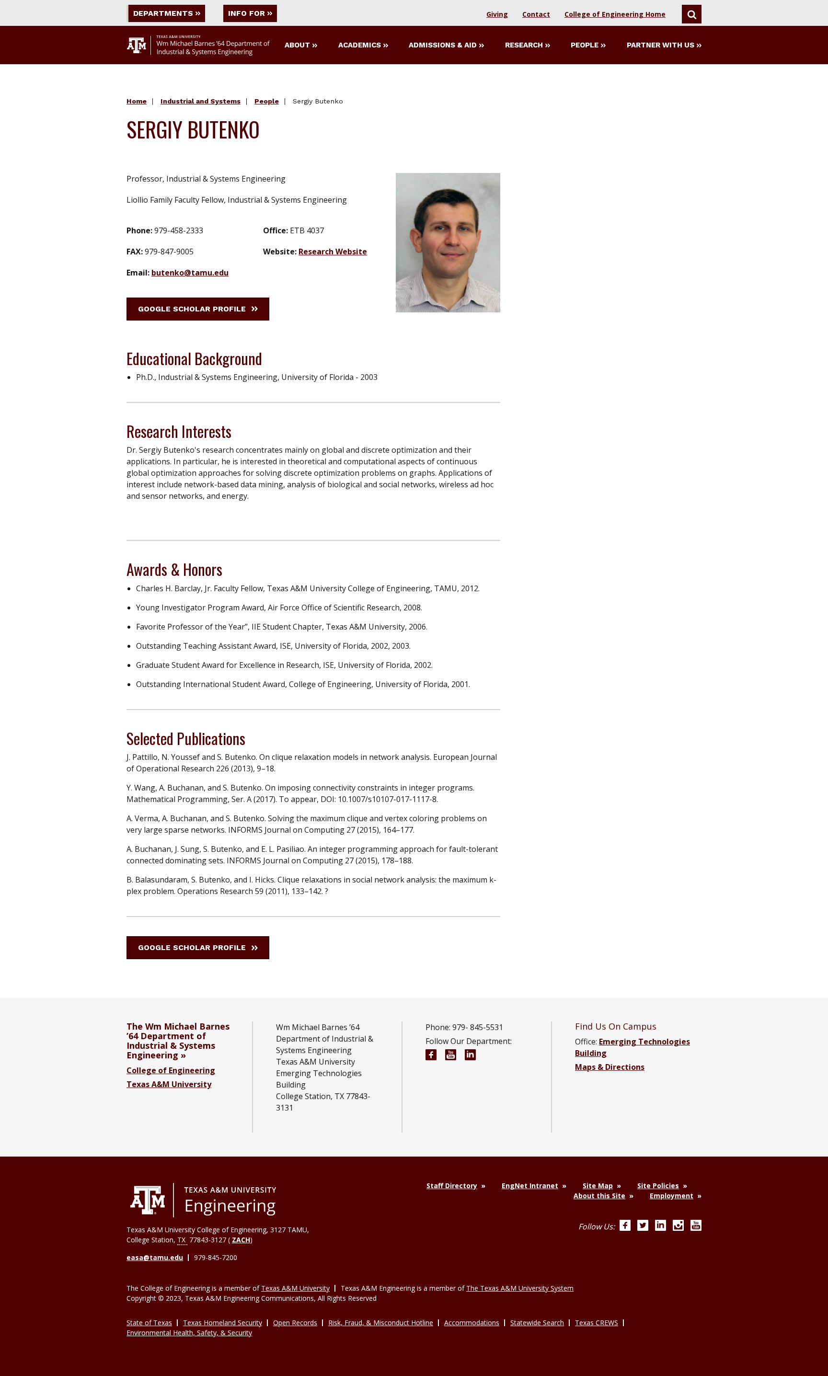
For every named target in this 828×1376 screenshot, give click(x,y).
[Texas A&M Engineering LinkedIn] (660, 1226)
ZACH (241, 1239)
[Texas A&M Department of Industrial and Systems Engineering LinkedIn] (470, 1056)
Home (136, 101)
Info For (246, 13)
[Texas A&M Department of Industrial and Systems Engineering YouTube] (450, 1056)
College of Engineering (170, 1070)
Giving (497, 14)
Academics (359, 45)
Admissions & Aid (443, 45)
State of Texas (149, 1322)
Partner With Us (660, 45)
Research (524, 45)
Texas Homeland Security (222, 1322)
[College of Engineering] (203, 1200)
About (297, 45)
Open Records (295, 1322)
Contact (536, 14)
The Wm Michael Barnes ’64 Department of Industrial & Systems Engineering (178, 1041)
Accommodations (471, 1322)
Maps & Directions (609, 1067)
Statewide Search (537, 1322)
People (584, 45)
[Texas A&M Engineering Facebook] (625, 1226)
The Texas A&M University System (520, 1288)
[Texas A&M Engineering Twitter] (642, 1226)
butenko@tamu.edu (190, 272)
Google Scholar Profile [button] (192, 308)
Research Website (333, 251)
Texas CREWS (596, 1322)
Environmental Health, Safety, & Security (189, 1332)
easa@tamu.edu (154, 1257)
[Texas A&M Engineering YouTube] (696, 1226)
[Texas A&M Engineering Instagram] (678, 1226)
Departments (163, 13)
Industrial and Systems (201, 101)
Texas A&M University (168, 1084)
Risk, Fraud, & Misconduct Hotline (380, 1322)
